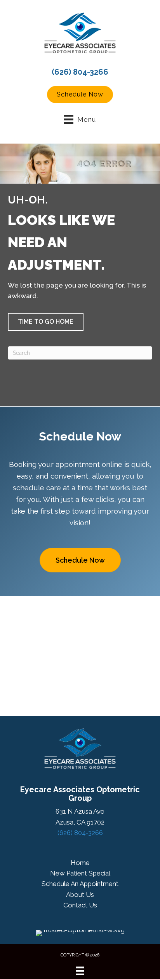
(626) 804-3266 (80, 72)
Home (80, 863)
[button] (80, 94)
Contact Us (80, 905)
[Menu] (80, 971)
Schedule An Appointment (80, 884)
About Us (80, 894)
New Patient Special (80, 873)
